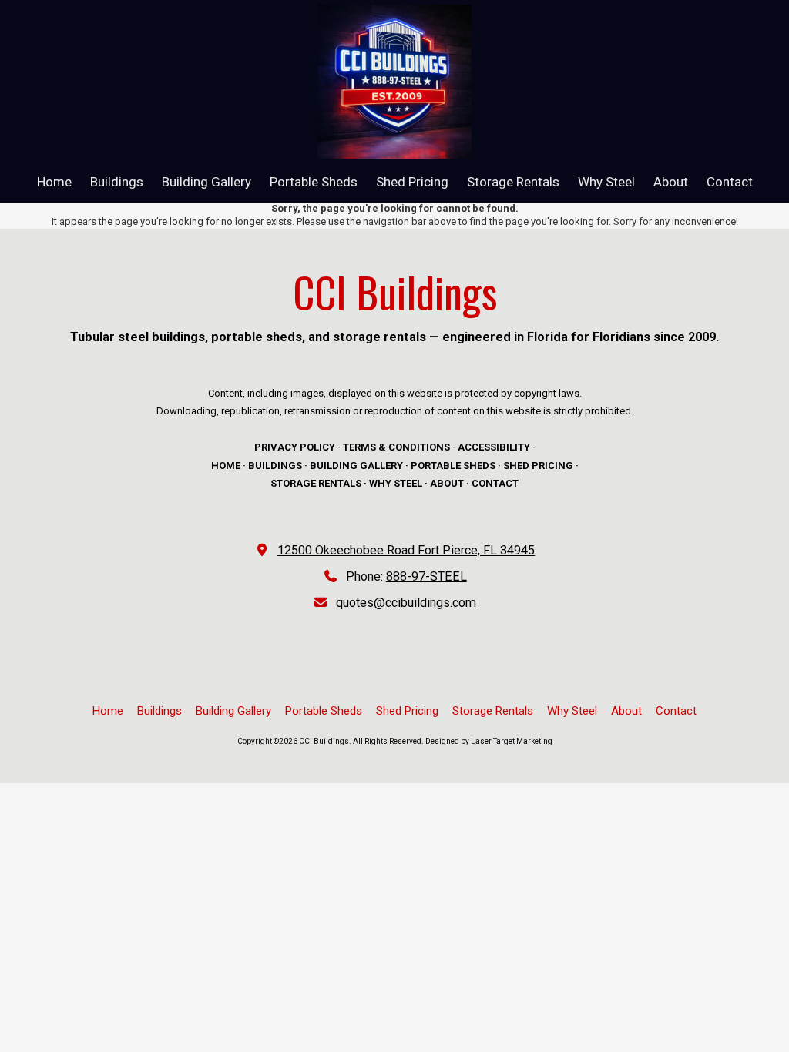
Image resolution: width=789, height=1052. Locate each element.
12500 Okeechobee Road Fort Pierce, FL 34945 (406, 550)
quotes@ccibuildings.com (406, 602)
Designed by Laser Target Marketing (488, 741)
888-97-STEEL (426, 576)
